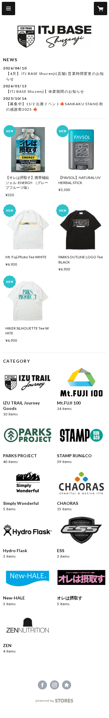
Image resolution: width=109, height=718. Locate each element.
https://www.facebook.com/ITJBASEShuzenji (42, 684)
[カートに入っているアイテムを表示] (100, 8)
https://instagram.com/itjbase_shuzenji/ (54, 684)
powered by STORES (55, 702)
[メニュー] (8, 8)
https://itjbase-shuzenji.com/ (66, 684)
